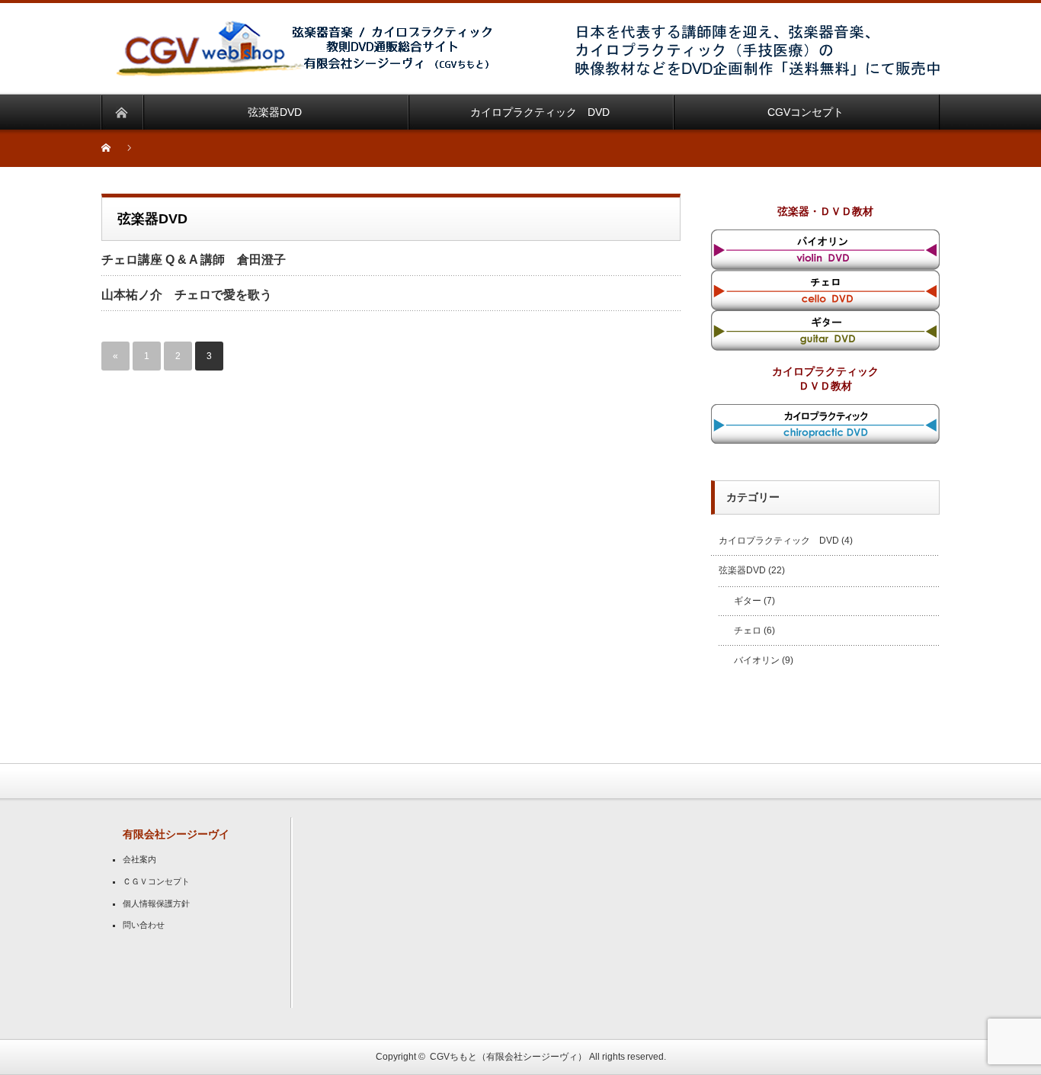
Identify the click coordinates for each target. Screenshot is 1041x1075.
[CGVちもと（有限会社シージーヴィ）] (307, 29)
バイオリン (757, 660)
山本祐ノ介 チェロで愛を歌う (186, 294)
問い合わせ (144, 924)
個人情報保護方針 (156, 903)
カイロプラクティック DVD (779, 540)
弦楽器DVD (742, 570)
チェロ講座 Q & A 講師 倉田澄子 (193, 259)
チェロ (747, 630)
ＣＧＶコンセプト (156, 881)
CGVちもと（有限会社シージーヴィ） (508, 1056)
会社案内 (139, 859)
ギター (747, 600)
